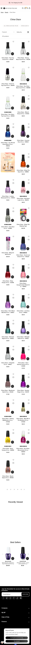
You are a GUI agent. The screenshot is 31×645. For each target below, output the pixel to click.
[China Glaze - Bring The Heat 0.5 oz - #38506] (23, 161)
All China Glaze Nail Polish (11, 25)
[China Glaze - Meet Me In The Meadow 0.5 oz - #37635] (23, 407)
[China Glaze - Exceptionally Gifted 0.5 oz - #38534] (23, 272)
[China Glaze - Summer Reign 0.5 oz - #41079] (23, 381)
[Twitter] (7, 598)
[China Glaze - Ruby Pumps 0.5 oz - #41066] (8, 272)
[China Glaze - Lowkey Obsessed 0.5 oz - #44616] (8, 187)
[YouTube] (21, 598)
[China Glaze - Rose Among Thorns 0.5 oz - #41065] (23, 353)
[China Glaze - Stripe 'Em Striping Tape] (23, 215)
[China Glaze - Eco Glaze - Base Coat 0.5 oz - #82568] (23, 74)
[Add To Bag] (12, 53)
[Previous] (3, 554)
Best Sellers (15, 542)
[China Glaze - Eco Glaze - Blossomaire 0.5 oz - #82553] (23, 437)
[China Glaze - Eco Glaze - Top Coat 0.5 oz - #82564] (8, 103)
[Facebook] (3, 598)
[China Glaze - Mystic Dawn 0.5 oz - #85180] (8, 467)
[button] (1, 8)
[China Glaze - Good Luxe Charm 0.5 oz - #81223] (23, 243)
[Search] (22, 8)
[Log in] (27, 8)
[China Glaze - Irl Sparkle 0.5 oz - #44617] (8, 353)
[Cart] (29, 8)
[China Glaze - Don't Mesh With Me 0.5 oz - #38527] (8, 302)
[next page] (24, 489)
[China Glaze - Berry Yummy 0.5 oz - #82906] (8, 437)
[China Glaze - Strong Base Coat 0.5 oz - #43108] (23, 49)
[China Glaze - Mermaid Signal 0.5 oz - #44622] (8, 328)
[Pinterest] (14, 598)
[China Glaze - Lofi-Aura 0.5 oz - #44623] (23, 302)
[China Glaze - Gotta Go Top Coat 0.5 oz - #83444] (8, 74)
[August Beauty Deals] (8, 162)
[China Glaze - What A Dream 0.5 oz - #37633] (23, 103)
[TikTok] (17, 598)
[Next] (28, 554)
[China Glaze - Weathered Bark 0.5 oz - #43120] (8, 381)
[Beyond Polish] (10, 8)
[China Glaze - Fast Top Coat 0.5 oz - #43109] (8, 49)
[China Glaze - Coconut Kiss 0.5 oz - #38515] (23, 131)
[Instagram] (10, 598)
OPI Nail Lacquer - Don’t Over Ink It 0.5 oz (23, 563)
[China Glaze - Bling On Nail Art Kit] (8, 243)
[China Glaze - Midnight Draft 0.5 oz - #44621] (23, 328)
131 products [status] (5, 36)
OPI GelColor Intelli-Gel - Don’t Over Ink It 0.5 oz (8, 563)
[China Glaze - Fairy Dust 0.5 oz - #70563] (8, 215)
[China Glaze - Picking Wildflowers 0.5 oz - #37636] (8, 407)
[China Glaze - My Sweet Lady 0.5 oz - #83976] (23, 187)
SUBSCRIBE (25, 594)
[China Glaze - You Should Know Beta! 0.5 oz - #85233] (8, 131)
